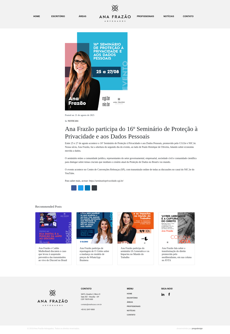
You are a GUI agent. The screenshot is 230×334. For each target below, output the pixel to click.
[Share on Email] (94, 188)
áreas (82, 16)
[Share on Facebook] (74, 188)
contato (188, 16)
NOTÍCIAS (131, 310)
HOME (129, 294)
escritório (58, 16)
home (36, 16)
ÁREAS (130, 302)
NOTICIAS (73, 121)
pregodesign (197, 328)
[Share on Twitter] (80, 188)
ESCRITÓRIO (132, 298)
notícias (169, 16)
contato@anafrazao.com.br (91, 304)
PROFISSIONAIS (133, 306)
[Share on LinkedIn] (87, 188)
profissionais (145, 16)
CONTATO (131, 315)
